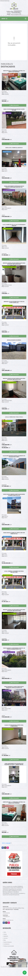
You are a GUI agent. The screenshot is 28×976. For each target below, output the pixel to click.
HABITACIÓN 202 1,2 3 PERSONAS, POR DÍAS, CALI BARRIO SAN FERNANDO (14, 71)
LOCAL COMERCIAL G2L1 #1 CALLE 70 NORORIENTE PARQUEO (14, 225)
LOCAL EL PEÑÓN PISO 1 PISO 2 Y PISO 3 (14, 417)
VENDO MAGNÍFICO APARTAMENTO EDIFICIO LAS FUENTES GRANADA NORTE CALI (14, 649)
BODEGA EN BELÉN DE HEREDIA (14, 340)
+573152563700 (15, 13)
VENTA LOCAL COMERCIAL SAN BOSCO (14, 147)
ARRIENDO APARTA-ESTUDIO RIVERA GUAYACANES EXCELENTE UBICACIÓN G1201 (14, 264)
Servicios (6, 938)
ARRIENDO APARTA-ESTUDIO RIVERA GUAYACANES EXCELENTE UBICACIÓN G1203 (14, 379)
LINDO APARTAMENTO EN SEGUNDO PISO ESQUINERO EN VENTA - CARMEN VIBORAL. (13, 764)
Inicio (5, 932)
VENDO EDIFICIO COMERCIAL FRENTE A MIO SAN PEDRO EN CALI (14, 533)
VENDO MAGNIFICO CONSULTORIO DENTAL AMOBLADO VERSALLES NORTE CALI (14, 687)
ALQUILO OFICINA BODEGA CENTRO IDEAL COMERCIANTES (14, 726)
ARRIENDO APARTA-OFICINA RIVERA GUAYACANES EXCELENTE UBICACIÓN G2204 (14, 610)
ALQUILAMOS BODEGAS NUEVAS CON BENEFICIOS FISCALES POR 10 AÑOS (14, 456)
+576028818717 (17, 11)
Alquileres (6, 936)
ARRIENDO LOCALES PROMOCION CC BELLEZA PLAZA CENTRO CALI (14, 302)
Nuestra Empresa (8, 942)
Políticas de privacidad (9, 946)
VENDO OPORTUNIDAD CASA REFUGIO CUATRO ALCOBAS (14, 110)
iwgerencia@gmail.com (8, 920)
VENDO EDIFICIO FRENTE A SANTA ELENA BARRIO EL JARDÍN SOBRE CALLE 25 (14, 495)
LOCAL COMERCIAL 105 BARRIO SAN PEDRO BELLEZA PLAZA (14, 572)
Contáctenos (6, 944)
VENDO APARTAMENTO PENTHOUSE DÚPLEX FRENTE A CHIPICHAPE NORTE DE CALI (14, 187)
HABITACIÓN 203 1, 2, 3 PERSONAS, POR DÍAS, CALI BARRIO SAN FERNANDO (14, 803)
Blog (5, 940)
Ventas (5, 934)
